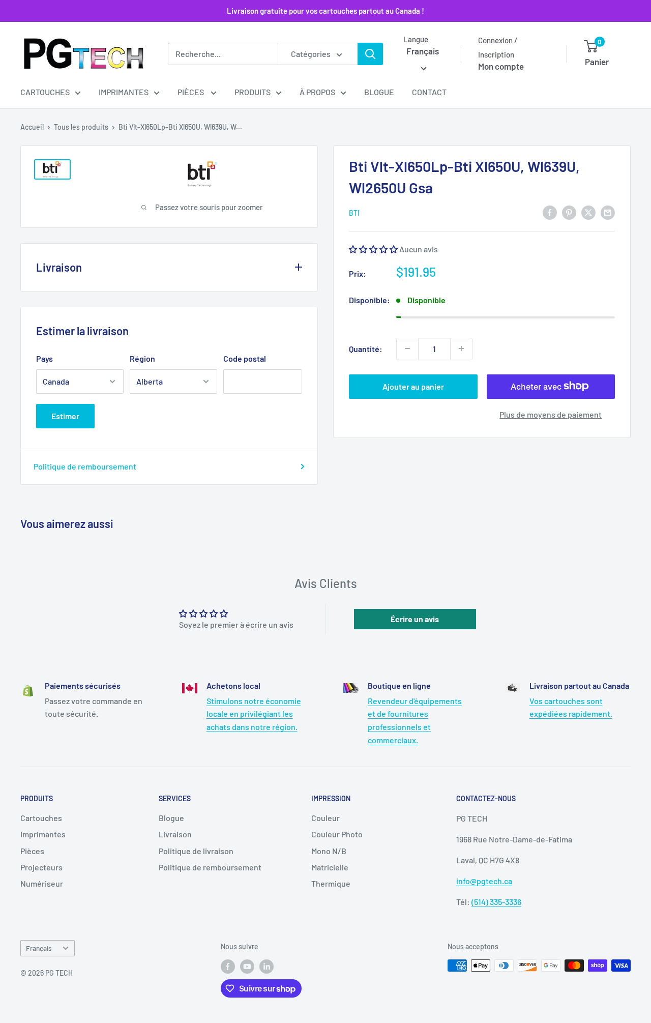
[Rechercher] (370, 54)
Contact (429, 92)
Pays (44, 358)
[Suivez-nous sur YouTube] (247, 966)
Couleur (325, 818)
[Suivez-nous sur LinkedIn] (266, 966)
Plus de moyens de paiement (550, 414)
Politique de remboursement (85, 466)
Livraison (175, 834)
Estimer (65, 416)
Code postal (244, 358)
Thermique (330, 883)
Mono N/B (328, 851)
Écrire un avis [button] (415, 619)
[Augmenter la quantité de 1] (461, 348)
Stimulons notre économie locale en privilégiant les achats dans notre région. (253, 714)
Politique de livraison (196, 851)
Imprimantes (124, 92)
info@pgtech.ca (484, 881)
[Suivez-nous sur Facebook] (228, 966)
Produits (252, 92)
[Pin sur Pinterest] (569, 212)
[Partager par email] (608, 212)
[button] (374, 249)
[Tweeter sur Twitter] (588, 212)
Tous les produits (81, 127)
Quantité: (365, 348)
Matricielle (329, 867)
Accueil (32, 127)
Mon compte (501, 66)
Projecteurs (41, 867)
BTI (354, 213)
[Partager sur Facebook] (550, 212)
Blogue (379, 92)
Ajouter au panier (413, 386)
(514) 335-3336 (496, 902)
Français (39, 948)
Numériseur (41, 883)
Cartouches (45, 92)
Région (142, 358)
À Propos (317, 92)
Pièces (191, 92)
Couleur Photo (337, 834)
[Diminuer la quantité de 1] (407, 348)
